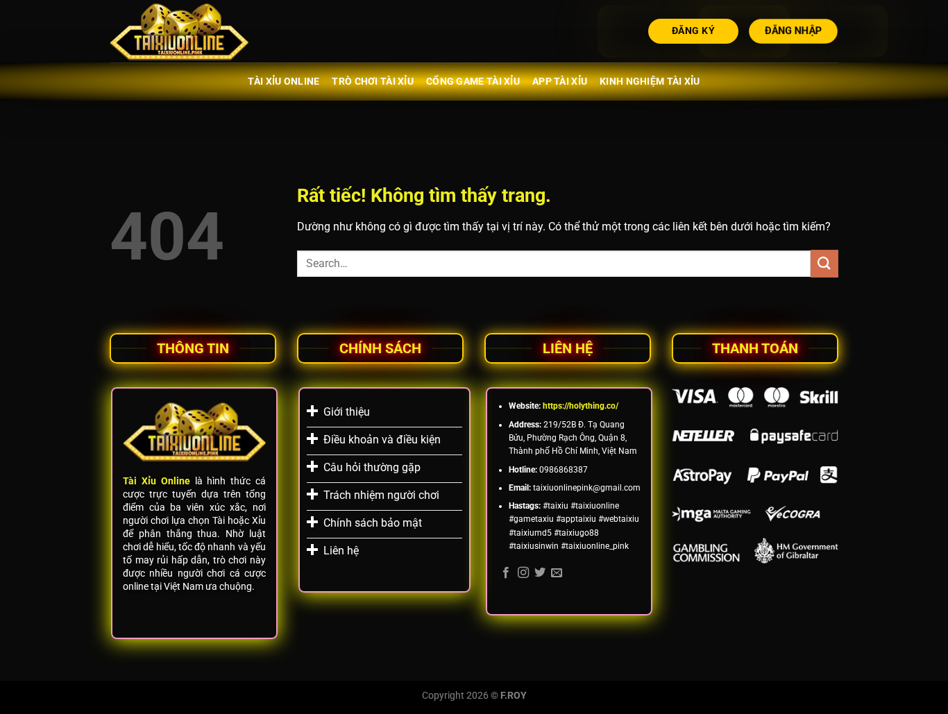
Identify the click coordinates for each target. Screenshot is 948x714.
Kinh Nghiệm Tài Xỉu (650, 81)
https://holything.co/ (580, 406)
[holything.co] (179, 31)
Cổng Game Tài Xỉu (473, 81)
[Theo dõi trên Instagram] (523, 573)
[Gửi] (824, 263)
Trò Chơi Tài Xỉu (373, 81)
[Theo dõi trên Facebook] (505, 573)
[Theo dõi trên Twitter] (539, 573)
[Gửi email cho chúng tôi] (556, 573)
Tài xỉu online (283, 81)
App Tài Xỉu (559, 81)
